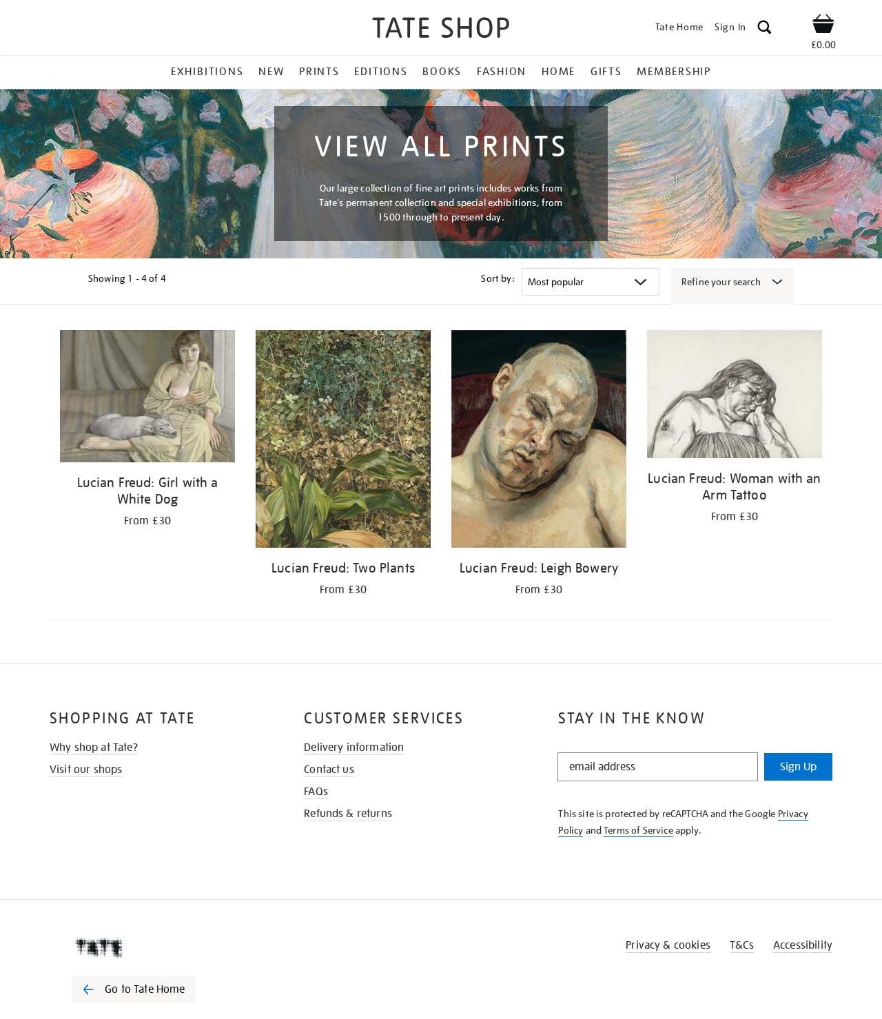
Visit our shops (86, 769)
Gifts (606, 72)
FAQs (316, 792)
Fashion (501, 72)
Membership (674, 72)
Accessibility (802, 945)
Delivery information (354, 747)
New (271, 72)
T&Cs (742, 945)
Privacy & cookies (668, 945)
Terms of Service (638, 830)
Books (442, 72)
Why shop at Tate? (94, 747)
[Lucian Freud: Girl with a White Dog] (147, 398)
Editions (380, 72)
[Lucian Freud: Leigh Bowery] (538, 441)
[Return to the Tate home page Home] (441, 30)
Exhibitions (207, 72)
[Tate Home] (158, 948)
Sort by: (497, 278)
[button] (764, 29)
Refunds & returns (348, 814)
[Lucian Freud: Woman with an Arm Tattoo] (734, 396)
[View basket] (823, 26)
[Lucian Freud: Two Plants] (343, 441)
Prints (319, 72)
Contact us (329, 769)
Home (558, 72)
